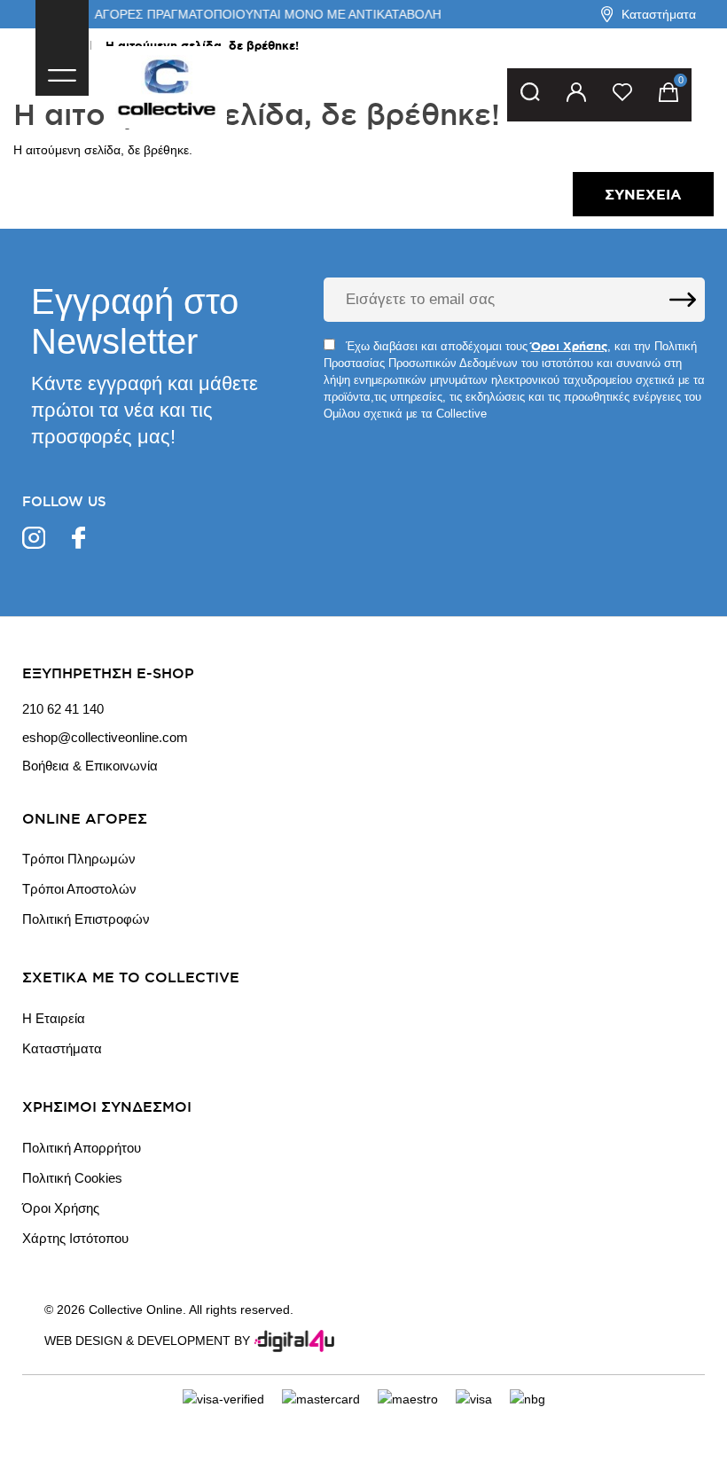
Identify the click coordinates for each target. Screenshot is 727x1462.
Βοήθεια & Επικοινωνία (90, 766)
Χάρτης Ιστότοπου (75, 1238)
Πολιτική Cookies (72, 1177)
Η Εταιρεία (53, 1018)
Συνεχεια (643, 194)
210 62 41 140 (63, 709)
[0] (668, 94)
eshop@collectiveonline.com (105, 738)
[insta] (33, 540)
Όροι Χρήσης (60, 1208)
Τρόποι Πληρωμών (79, 858)
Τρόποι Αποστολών (79, 888)
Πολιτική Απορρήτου (81, 1147)
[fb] (78, 540)
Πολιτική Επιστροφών (86, 918)
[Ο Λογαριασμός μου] (576, 95)
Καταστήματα (658, 14)
